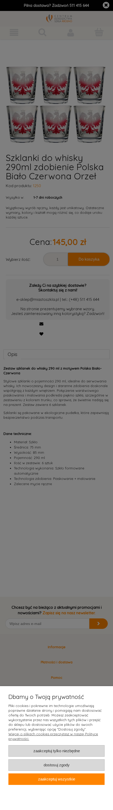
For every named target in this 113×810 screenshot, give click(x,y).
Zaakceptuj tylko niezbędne (56, 751)
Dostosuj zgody (57, 765)
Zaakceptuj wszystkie (56, 779)
